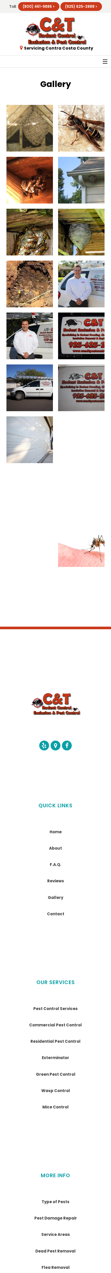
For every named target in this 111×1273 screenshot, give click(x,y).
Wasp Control (55, 1090)
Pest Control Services (55, 1008)
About (55, 848)
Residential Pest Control (55, 1041)
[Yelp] (44, 745)
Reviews (55, 881)
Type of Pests (55, 1201)
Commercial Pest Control (55, 1025)
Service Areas (55, 1234)
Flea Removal (56, 1267)
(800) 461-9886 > (39, 6)
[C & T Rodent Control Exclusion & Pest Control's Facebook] (67, 745)
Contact (55, 914)
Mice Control (55, 1107)
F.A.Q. (55, 864)
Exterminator (55, 1057)
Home (56, 832)
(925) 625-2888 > (81, 6)
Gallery (55, 897)
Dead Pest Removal (55, 1251)
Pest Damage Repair (55, 1218)
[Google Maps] (55, 745)
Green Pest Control (55, 1074)
